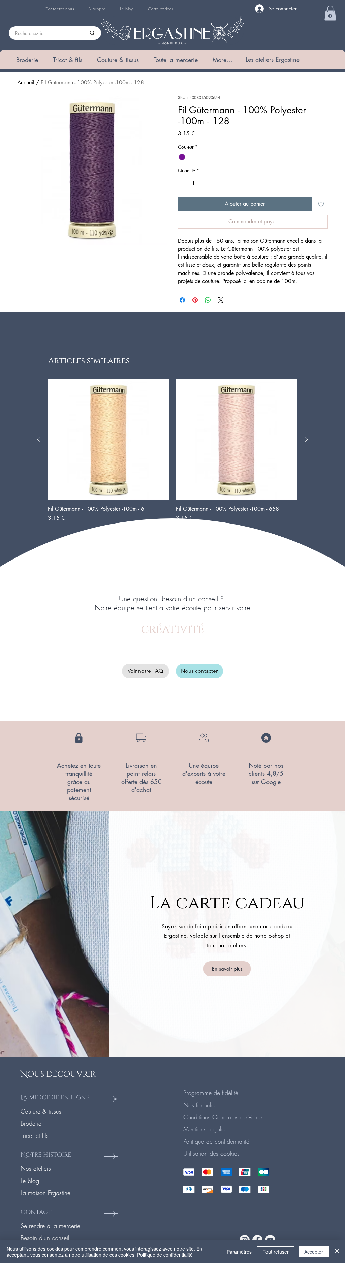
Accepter (313, 1251)
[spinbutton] (193, 183)
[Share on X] (221, 300)
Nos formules (200, 1105)
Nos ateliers (36, 1168)
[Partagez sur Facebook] (182, 300)
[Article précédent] (38, 439)
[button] (27, 59)
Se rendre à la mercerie (50, 1226)
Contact (36, 1212)
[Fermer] (337, 1252)
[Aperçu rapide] (108, 439)
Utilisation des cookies (211, 1153)
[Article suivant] (307, 439)
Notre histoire (46, 1155)
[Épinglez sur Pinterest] (195, 300)
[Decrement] (183, 183)
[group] (172, 450)
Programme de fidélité (210, 1093)
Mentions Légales (205, 1129)
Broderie (31, 1123)
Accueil (25, 82)
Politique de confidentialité (216, 1141)
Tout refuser (276, 1251)
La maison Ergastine (45, 1193)
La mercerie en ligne (55, 1097)
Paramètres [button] (239, 1251)
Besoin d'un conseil (45, 1238)
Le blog (30, 1181)
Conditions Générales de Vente (222, 1117)
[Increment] (203, 183)
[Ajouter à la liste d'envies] (321, 204)
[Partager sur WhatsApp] (208, 300)
